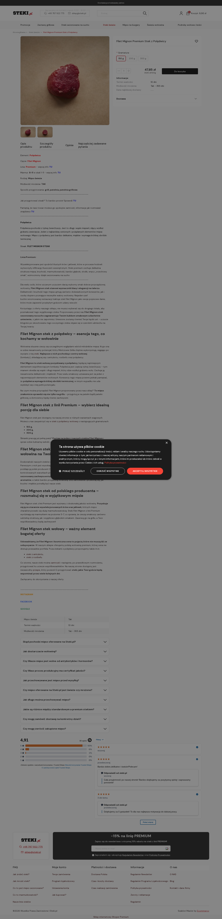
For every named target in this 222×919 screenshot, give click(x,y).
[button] (72, 471)
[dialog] (111, 459)
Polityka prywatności (115, 462)
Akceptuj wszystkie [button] (145, 471)
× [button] (166, 443)
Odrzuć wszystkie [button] (108, 471)
